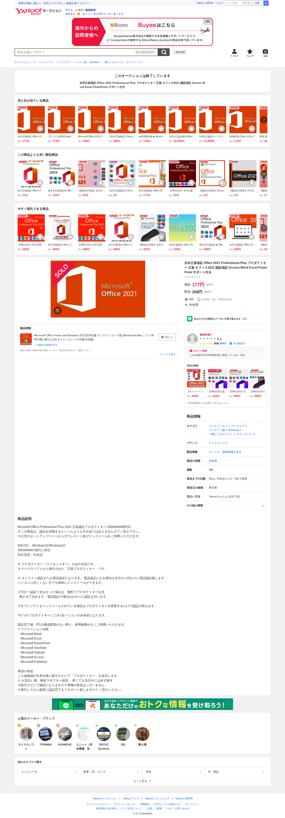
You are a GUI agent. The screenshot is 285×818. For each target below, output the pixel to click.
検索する (164, 52)
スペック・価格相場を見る (225, 451)
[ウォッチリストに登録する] (40, 128)
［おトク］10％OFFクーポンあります (102, 13)
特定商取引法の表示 (106, 808)
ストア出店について (131, 808)
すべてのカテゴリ (145, 52)
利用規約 (145, 804)
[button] (225, 505)
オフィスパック (135, 62)
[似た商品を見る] (57, 310)
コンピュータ (46, 62)
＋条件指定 (179, 52)
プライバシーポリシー (97, 804)
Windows (94, 62)
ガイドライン (192, 804)
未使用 (213, 460)
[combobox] (74, 52)
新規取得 (91, 10)
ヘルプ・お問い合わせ (177, 808)
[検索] (266, 3)
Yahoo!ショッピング (157, 798)
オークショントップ (25, 62)
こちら (225, 403)
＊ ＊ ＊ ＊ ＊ (207, 338)
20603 (222, 343)
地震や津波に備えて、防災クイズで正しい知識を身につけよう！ (55, 3)
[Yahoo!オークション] (39, 9)
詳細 (244, 318)
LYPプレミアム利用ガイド (167, 804)
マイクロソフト (192, 277)
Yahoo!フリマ (131, 798)
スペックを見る (167, 354)
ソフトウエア (63, 62)
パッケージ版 (80, 62)
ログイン (70, 13)
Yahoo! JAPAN (204, 3)
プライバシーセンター (124, 804)
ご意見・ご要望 (154, 808)
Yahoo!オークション (104, 798)
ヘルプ (219, 3)
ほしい (169, 336)
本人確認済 (239, 343)
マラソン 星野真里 (254, 3)
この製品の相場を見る (45, 344)
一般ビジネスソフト (113, 62)
